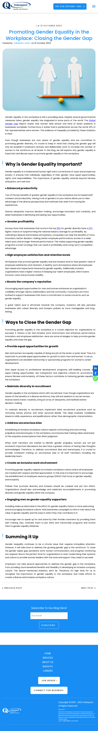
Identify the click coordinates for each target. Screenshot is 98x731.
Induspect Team (22, 43)
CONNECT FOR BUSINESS (48, 690)
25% (59, 228)
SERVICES (48, 657)
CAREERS (48, 670)
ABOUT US (47, 662)
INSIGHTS (48, 666)
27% (91, 228)
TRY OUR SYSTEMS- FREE (68, 6)
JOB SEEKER (48, 680)
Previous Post (13, 588)
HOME (48, 653)
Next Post (87, 588)
